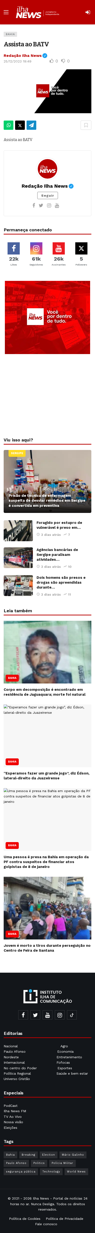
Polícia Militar (62, 1163)
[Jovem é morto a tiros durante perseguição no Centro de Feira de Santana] (47, 908)
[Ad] (47, 317)
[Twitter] (41, 205)
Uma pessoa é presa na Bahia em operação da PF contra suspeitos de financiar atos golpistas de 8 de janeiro (46, 862)
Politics (39, 1163)
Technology (51, 1171)
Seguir (47, 195)
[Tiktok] (72, 1014)
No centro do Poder (20, 1068)
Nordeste (12, 1057)
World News (76, 1171)
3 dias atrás (51, 535)
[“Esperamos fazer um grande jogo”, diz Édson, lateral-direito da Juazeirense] (47, 735)
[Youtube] (57, 205)
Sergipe (17, 453)
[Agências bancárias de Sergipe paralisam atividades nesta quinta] (18, 557)
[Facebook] (33, 205)
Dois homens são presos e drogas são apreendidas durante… (61, 582)
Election (48, 1154)
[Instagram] (49, 205)
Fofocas (63, 1062)
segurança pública (21, 1171)
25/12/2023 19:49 (17, 61)
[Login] (87, 12)
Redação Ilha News (25, 55)
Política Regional (18, 1073)
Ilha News (41, 1198)
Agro (64, 1046)
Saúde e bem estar (72, 1073)
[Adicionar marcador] (86, 125)
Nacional (11, 1046)
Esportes (64, 1068)
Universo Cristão (17, 1079)
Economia (65, 1051)
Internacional (15, 1062)
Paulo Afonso (15, 1051)
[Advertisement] (47, 394)
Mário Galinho (73, 1154)
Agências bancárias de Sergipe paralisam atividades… (57, 555)
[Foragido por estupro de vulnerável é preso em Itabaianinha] (18, 530)
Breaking (28, 1154)
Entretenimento (69, 1057)
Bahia (10, 34)
